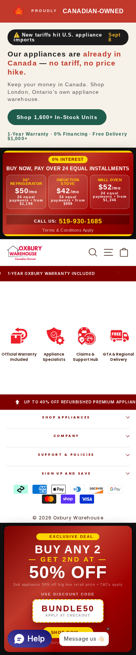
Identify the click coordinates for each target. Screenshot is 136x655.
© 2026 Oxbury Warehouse (67, 518)
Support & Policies (66, 454)
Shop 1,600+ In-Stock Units (57, 117)
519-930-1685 (80, 221)
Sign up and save (66, 473)
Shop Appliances (66, 417)
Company (66, 436)
